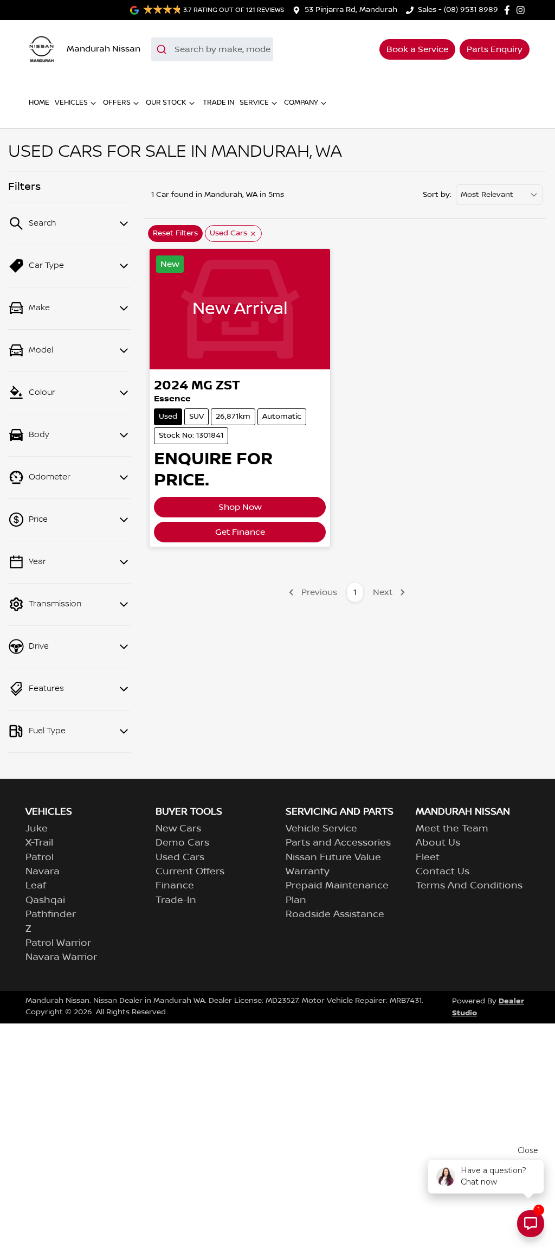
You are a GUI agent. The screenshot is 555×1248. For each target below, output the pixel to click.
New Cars (178, 829)
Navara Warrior (61, 957)
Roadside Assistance (335, 914)
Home (39, 102)
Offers (117, 102)
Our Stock (166, 102)
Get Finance (240, 532)
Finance (175, 886)
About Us (438, 843)
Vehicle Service (321, 829)
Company (301, 102)
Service (254, 102)
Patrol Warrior (58, 943)
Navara (42, 872)
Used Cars (180, 857)
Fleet (428, 857)
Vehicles (71, 102)
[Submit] (163, 49)
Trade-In (176, 900)
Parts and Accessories (338, 843)
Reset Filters (175, 233)
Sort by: (437, 195)
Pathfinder (50, 914)
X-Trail (39, 843)
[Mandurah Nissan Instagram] (523, 10)
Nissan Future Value (333, 857)
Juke (36, 829)
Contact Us (442, 872)
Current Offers (190, 872)
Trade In (218, 102)
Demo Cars (182, 843)
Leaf (35, 886)
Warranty (308, 872)
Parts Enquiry (494, 49)
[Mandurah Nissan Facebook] (509, 10)
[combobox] (212, 49)
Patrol (39, 857)
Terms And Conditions (469, 886)
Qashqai (45, 900)
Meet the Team (452, 829)
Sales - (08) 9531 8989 (458, 9)
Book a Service (417, 49)
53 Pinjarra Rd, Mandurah (351, 9)
